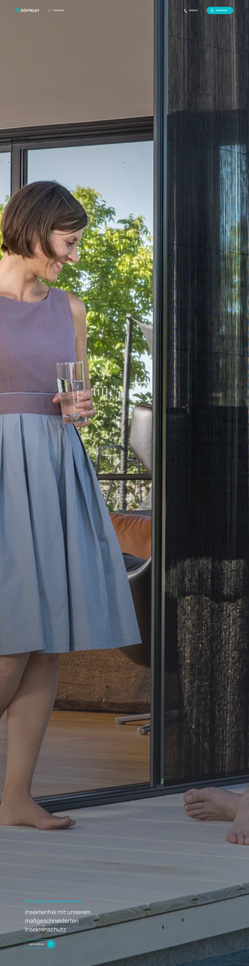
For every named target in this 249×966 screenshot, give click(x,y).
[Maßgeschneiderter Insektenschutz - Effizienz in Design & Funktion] (28, 10)
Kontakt (193, 10)
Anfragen (221, 10)
